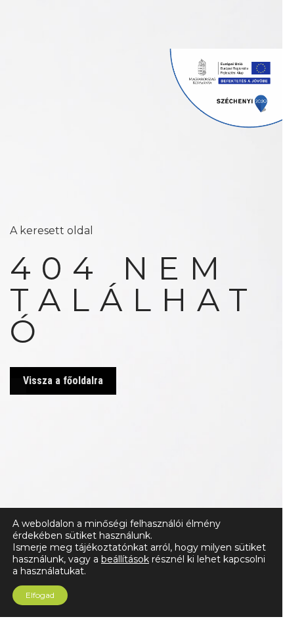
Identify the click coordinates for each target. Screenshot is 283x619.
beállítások (125, 559)
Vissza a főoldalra (63, 380)
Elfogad (40, 595)
